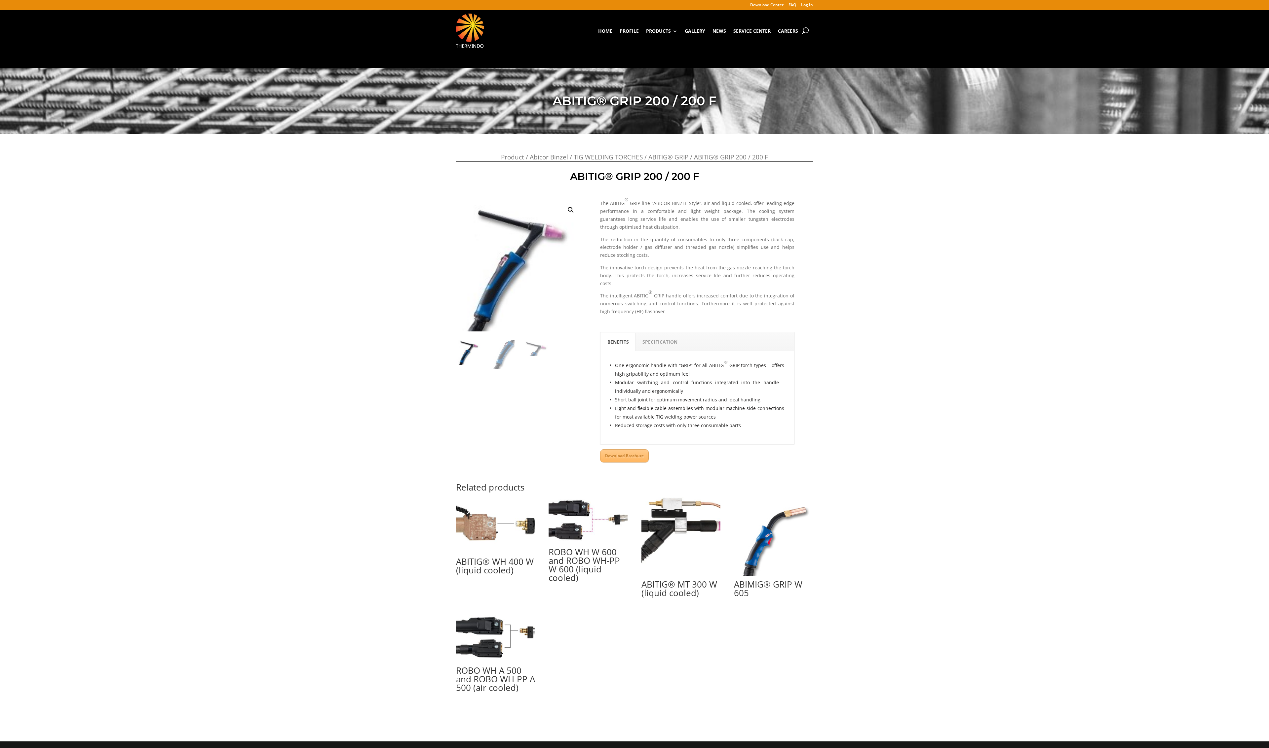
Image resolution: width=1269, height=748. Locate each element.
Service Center (752, 31)
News (719, 31)
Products (658, 31)
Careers (788, 31)
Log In (807, 5)
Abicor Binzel (549, 157)
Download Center (767, 5)
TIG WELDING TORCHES (608, 157)
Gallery (695, 31)
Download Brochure (624, 456)
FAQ (792, 5)
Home (605, 31)
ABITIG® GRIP (668, 157)
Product (512, 157)
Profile (629, 31)
